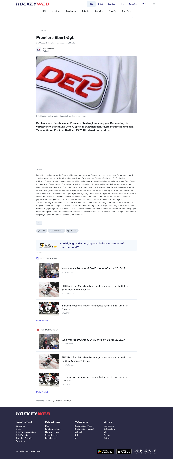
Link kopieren (57, 230)
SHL (76, 435)
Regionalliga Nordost (84, 429)
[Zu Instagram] (137, 451)
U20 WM (78, 432)
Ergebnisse (71, 11)
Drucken (73, 230)
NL (75, 438)
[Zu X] (150, 451)
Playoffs (112, 11)
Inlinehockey (51, 438)
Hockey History (52, 432)
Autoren (107, 438)
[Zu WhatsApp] (155, 451)
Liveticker (56, 11)
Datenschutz (109, 429)
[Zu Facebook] (141, 451)
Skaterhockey (51, 435)
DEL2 (18, 429)
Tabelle (85, 11)
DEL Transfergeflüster (26, 432)
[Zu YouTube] (146, 451)
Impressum (109, 426)
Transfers (126, 11)
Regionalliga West (83, 426)
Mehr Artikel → (43, 320)
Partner (107, 435)
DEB (47, 426)
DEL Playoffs (22, 435)
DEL (44, 11)
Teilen (43, 230)
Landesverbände (53, 429)
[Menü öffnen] (154, 4)
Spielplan (98, 11)
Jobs (106, 432)
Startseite (40, 401)
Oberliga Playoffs (24, 438)
